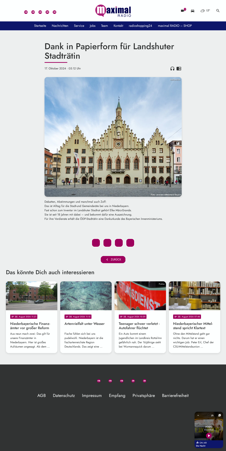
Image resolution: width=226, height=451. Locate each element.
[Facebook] (30, 10)
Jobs (92, 25)
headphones (172, 68)
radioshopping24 (140, 25)
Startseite (40, 25)
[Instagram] (38, 10)
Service (79, 25)
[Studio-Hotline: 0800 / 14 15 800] (16, 10)
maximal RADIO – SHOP (175, 25)
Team (104, 25)
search (218, 11)
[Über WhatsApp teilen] (119, 243)
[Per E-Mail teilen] (130, 243)
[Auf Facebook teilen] (96, 243)
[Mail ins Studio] (9, 10)
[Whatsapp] (23, 10)
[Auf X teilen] (107, 243)
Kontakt (118, 25)
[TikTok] (59, 10)
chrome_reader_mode (178, 68)
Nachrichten (60, 25)
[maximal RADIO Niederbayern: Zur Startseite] (113, 11)
